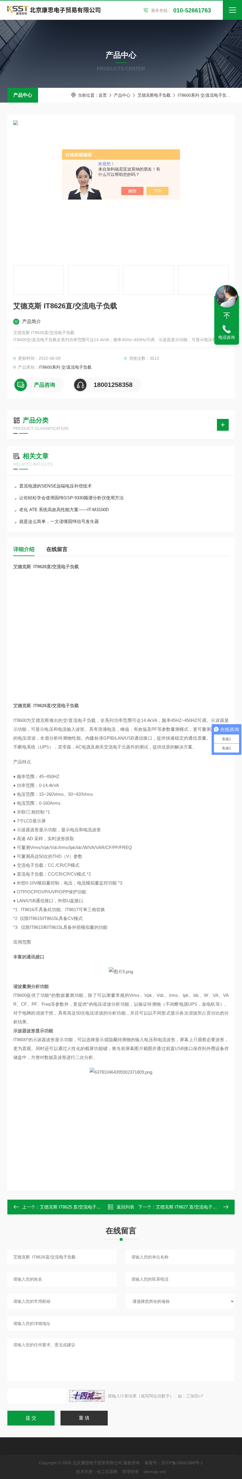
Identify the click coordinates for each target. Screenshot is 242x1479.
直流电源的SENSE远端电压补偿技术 (55, 485)
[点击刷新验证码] (87, 1396)
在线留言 (57, 549)
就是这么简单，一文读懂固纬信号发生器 (59, 521)
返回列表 (125, 1206)
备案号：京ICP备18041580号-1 (174, 1462)
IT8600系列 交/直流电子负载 (204, 95)
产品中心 (22, 95)
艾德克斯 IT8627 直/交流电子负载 (188, 1206)
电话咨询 (226, 337)
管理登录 (130, 1471)
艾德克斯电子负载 (154, 95)
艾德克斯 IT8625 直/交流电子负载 (72, 1206)
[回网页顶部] (226, 316)
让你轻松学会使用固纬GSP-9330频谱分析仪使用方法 (71, 497)
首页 (103, 95)
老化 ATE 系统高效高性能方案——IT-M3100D (64, 509)
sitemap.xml (154, 1471)
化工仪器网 (107, 1471)
